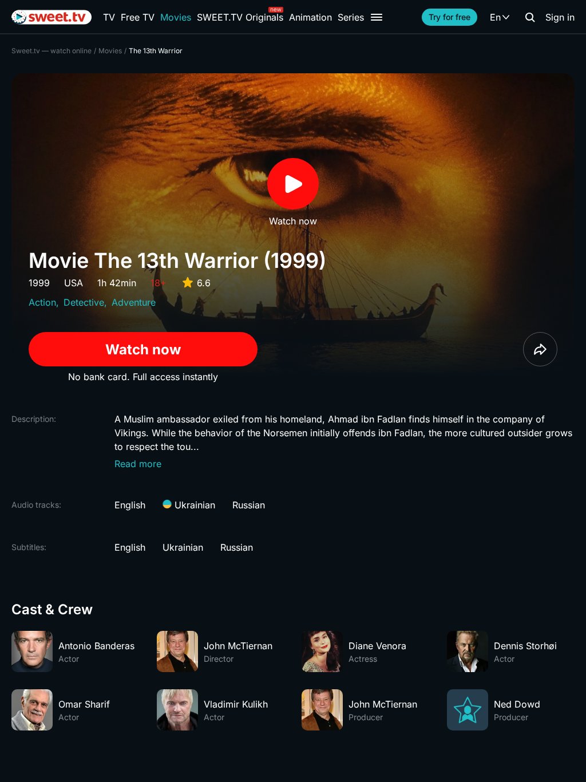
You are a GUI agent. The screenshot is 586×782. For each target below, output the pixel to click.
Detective (84, 302)
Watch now (143, 349)
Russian (248, 505)
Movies (175, 17)
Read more (137, 463)
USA (73, 283)
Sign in (560, 17)
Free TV (138, 17)
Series (351, 17)
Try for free (449, 17)
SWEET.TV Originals (240, 17)
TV (109, 17)
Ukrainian (193, 505)
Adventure (134, 302)
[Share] (540, 349)
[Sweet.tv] (51, 17)
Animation (310, 17)
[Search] (530, 17)
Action (42, 302)
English (129, 505)
